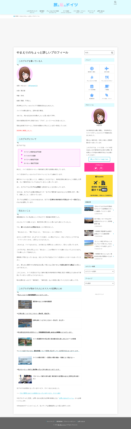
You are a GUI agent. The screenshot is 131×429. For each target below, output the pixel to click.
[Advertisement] (65, 31)
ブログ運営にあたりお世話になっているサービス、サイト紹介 (40, 393)
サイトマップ (50, 421)
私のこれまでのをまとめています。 (33, 295)
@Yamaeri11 (33, 85)
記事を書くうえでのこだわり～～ (34, 313)
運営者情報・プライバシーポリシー (66, 421)
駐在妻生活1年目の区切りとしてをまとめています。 (45, 332)
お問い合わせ (81, 421)
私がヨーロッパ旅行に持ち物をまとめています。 (39, 369)
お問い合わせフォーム (66, 398)
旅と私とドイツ (62, 425)
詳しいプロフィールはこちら (99, 159)
